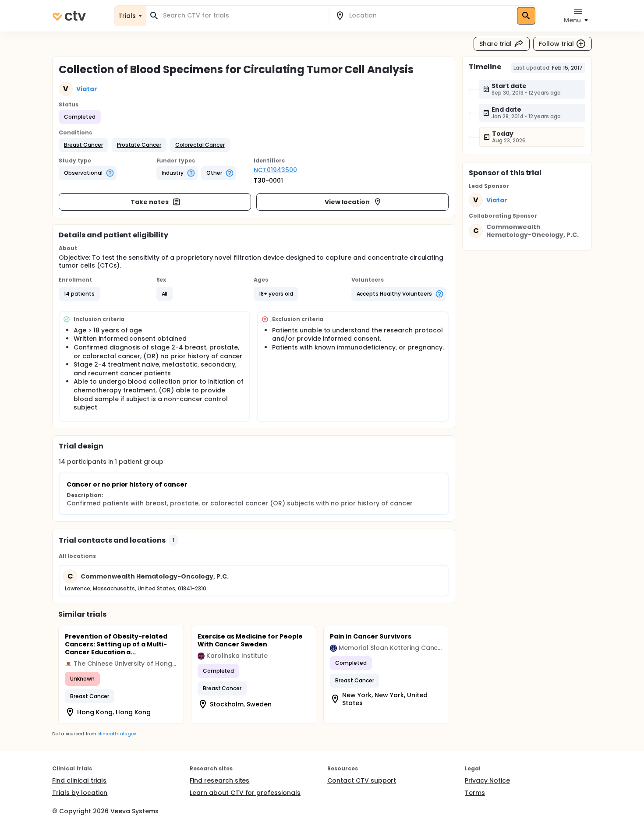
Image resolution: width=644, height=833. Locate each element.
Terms (475, 793)
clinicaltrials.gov (116, 734)
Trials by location (79, 793)
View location (347, 202)
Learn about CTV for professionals (245, 793)
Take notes (150, 202)
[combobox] (242, 15)
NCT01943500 (275, 170)
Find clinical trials (79, 780)
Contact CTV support (361, 780)
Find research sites (219, 780)
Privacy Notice (487, 780)
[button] (83, 145)
